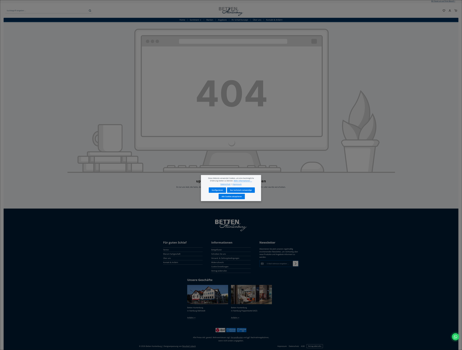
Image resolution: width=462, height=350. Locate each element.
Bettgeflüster (216, 249)
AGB (303, 346)
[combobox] (46, 10)
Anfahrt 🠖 (191, 317)
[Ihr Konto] (449, 10)
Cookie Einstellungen (219, 266)
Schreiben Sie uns (218, 254)
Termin (166, 249)
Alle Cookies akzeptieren (232, 196)
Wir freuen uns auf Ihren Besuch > (443, 1)
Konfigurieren (217, 190)
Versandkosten (237, 337)
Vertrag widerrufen (219, 271)
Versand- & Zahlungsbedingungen (225, 258)
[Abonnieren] (295, 263)
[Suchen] (90, 10)
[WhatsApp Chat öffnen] (455, 336)
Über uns (167, 258)
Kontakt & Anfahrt (170, 262)
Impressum (282, 346)
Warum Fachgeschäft (171, 254)
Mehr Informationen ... (243, 181)
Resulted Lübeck (189, 346)
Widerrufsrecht (217, 262)
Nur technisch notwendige (241, 190)
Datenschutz (294, 346)
